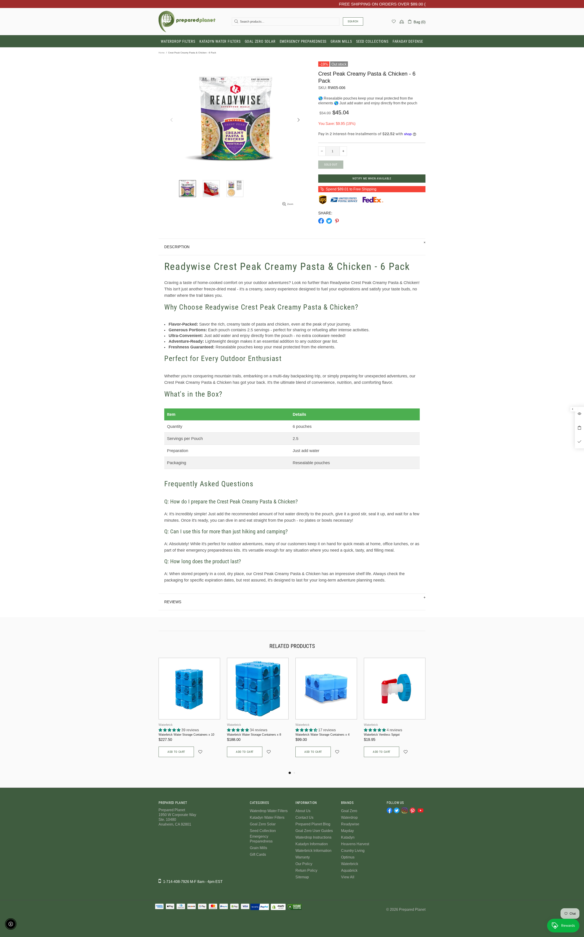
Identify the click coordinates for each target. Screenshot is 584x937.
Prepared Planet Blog (312, 824)
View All (347, 877)
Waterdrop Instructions (313, 837)
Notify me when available (371, 178)
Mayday (347, 831)
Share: (325, 213)
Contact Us (304, 817)
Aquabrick (349, 870)
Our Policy (303, 864)
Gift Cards (258, 854)
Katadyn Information (311, 844)
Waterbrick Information (313, 851)
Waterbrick (166, 724)
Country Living (353, 851)
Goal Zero (349, 811)
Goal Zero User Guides (314, 831)
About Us (302, 811)
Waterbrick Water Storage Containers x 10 (186, 734)
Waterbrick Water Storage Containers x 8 (254, 734)
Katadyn (348, 837)
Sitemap (302, 877)
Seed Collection (263, 831)
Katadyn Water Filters (267, 817)
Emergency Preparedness (261, 838)
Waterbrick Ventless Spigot (382, 734)
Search (353, 21)
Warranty (302, 857)
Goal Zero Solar (263, 824)
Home (162, 52)
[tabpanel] (189, 712)
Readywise (350, 824)
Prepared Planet (187, 21)
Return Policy (306, 870)
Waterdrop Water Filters (269, 811)
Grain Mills (258, 848)
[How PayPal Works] (259, 907)
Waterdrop (349, 817)
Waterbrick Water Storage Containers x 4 (322, 734)
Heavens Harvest (355, 844)
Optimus (348, 857)
